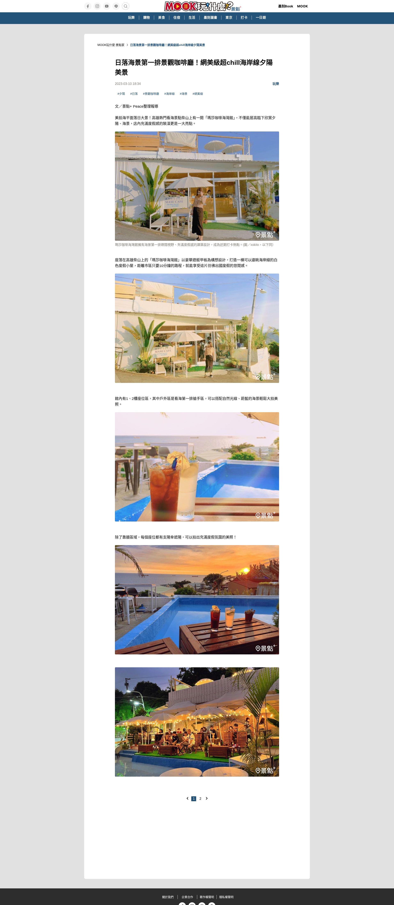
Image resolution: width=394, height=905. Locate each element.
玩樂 (276, 84)
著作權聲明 (207, 897)
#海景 (183, 93)
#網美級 (198, 93)
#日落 (134, 93)
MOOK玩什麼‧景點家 (110, 45)
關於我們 (168, 897)
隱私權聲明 (226, 897)
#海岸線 (169, 93)
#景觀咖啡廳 (151, 93)
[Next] (206, 798)
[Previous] (187, 798)
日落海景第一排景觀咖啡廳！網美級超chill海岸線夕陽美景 (167, 45)
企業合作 (187, 897)
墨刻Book (285, 6)
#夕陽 (121, 93)
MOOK (302, 6)
